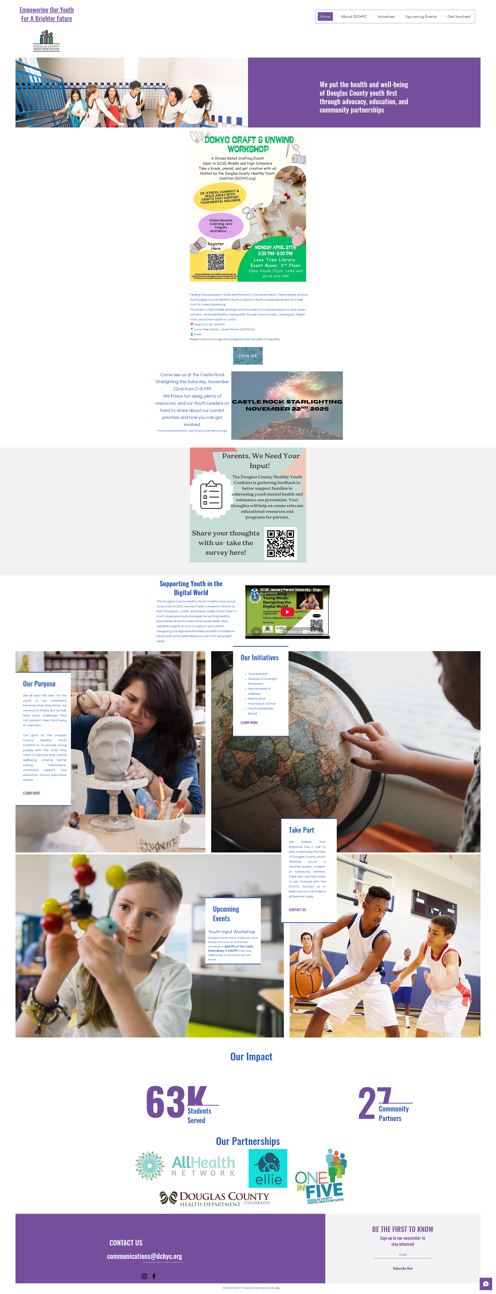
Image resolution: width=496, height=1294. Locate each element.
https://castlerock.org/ (211, 430)
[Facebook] (154, 1276)
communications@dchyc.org (144, 1256)
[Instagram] (144, 1276)
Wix (277, 1288)
